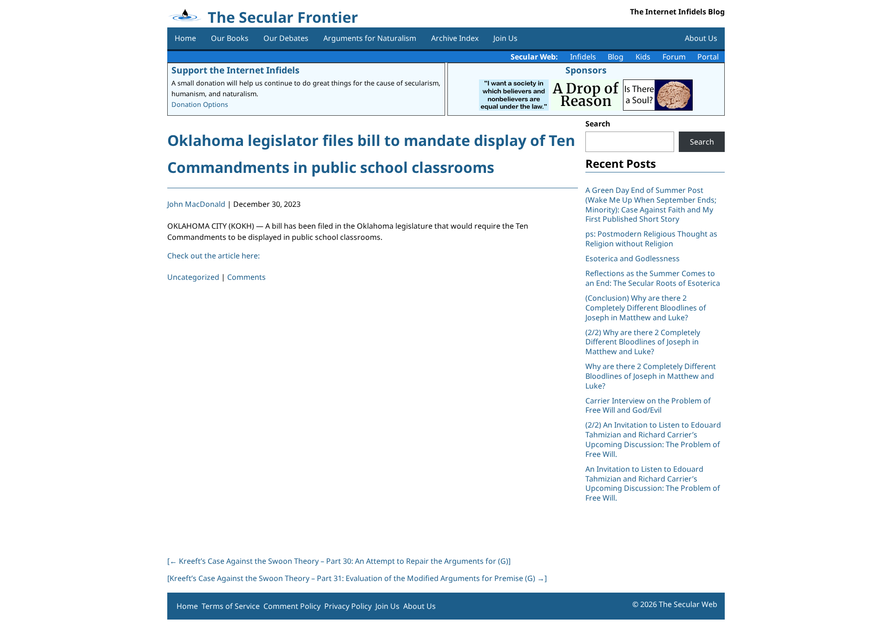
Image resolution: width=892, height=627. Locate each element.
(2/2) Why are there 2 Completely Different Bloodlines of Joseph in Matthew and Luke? (642, 342)
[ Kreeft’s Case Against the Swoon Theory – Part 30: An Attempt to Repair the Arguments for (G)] (339, 561)
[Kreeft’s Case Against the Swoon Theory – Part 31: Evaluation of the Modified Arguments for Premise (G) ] (357, 578)
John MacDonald (196, 204)
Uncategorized (193, 277)
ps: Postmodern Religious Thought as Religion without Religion (651, 239)
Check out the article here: (213, 256)
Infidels (583, 57)
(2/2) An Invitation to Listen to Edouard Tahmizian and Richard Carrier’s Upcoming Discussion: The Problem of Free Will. (653, 439)
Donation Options (199, 104)
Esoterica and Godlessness (632, 258)
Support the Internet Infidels (235, 70)
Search (597, 123)
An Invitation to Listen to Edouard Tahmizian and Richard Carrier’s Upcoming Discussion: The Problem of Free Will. (652, 483)
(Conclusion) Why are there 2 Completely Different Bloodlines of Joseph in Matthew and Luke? (645, 308)
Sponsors (586, 70)
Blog (615, 57)
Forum (674, 57)
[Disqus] (372, 417)
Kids (643, 57)
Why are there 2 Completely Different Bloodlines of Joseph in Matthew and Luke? (650, 376)
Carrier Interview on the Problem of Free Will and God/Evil (648, 406)
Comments (246, 277)
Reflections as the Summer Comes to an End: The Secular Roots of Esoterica (652, 278)
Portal (708, 57)
